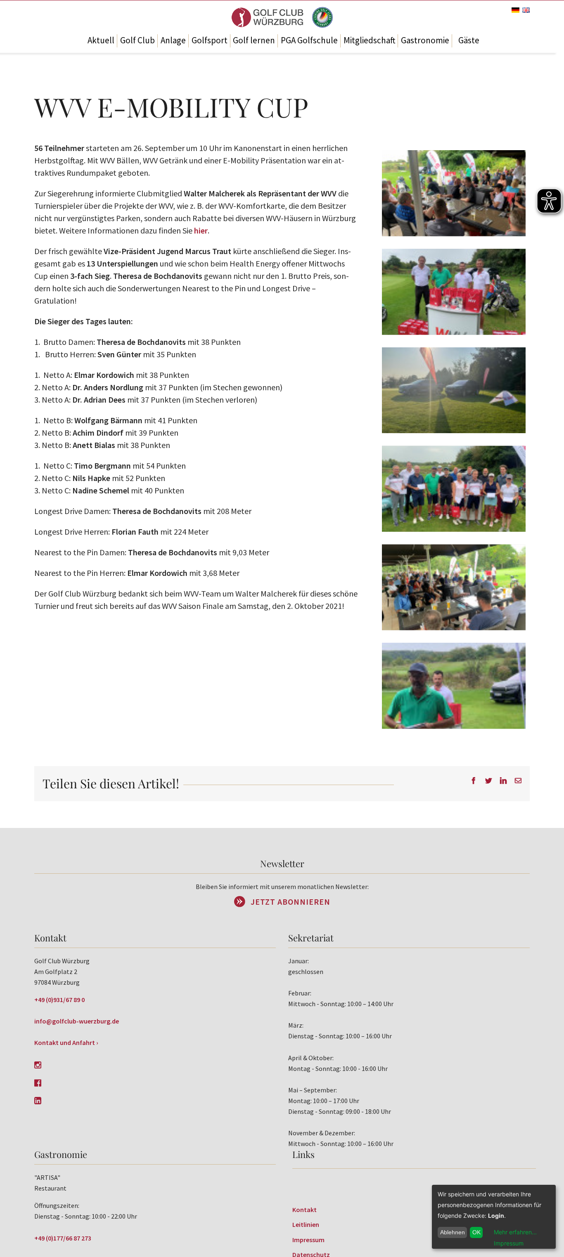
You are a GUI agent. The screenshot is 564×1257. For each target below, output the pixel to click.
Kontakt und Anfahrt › (66, 1042)
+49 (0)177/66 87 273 (62, 1238)
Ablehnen (452, 1232)
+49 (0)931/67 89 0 (59, 999)
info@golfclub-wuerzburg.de (76, 1021)
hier (201, 230)
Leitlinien (305, 1224)
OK (476, 1232)
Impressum (308, 1240)
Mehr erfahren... (515, 1232)
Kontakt (304, 1209)
